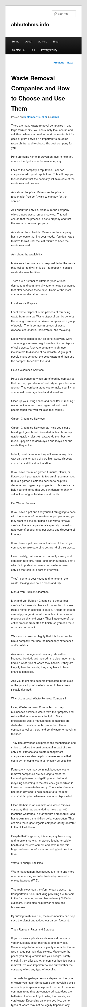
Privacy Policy (49, 50)
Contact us (18, 50)
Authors (42, 41)
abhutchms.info (30, 24)
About (28, 41)
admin (55, 117)
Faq (33, 50)
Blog (55, 41)
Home (15, 41)
